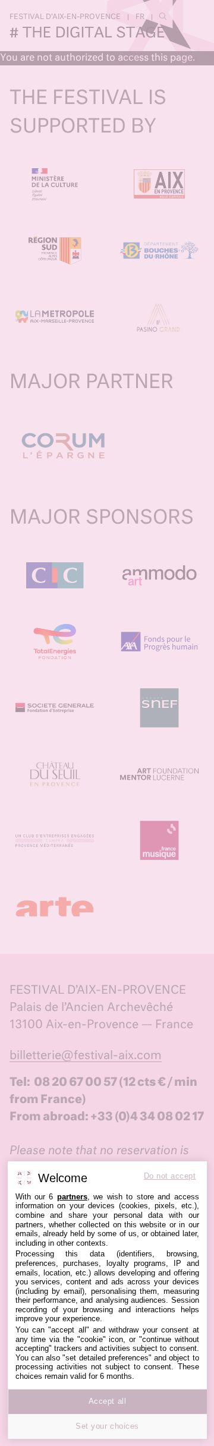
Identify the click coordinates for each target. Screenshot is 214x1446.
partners (72, 1196)
